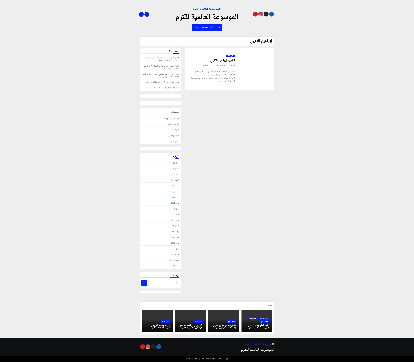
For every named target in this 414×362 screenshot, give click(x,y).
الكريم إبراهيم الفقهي (222, 60)
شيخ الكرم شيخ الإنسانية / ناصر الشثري (165, 88)
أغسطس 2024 (174, 191)
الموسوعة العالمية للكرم (207, 17)
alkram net (231, 65)
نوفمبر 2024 (175, 174)
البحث (176, 276)
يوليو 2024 (175, 197)
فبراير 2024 (175, 226)
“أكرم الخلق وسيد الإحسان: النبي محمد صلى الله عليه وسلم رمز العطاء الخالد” (161, 59)
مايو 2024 (175, 209)
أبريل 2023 (175, 249)
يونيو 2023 (175, 243)
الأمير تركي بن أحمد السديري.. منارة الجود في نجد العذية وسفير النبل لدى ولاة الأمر (161, 75)
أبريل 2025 (175, 163)
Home (218, 27)
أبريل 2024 (175, 214)
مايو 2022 (175, 266)
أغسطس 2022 (174, 260)
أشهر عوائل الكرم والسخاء (203, 27)
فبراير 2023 (175, 254)
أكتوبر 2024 (175, 180)
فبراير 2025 (175, 169)
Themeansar (190, 358)
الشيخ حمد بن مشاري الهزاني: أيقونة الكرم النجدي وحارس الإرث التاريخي (161, 67)
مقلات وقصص (173, 136)
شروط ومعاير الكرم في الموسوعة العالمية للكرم (162, 82)
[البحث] (144, 283)
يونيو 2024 (175, 203)
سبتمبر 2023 (174, 237)
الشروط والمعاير (173, 124)
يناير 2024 (175, 232)
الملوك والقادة (174, 130)
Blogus (225, 358)
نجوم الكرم (230, 56)
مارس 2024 (175, 220)
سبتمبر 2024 (174, 186)
